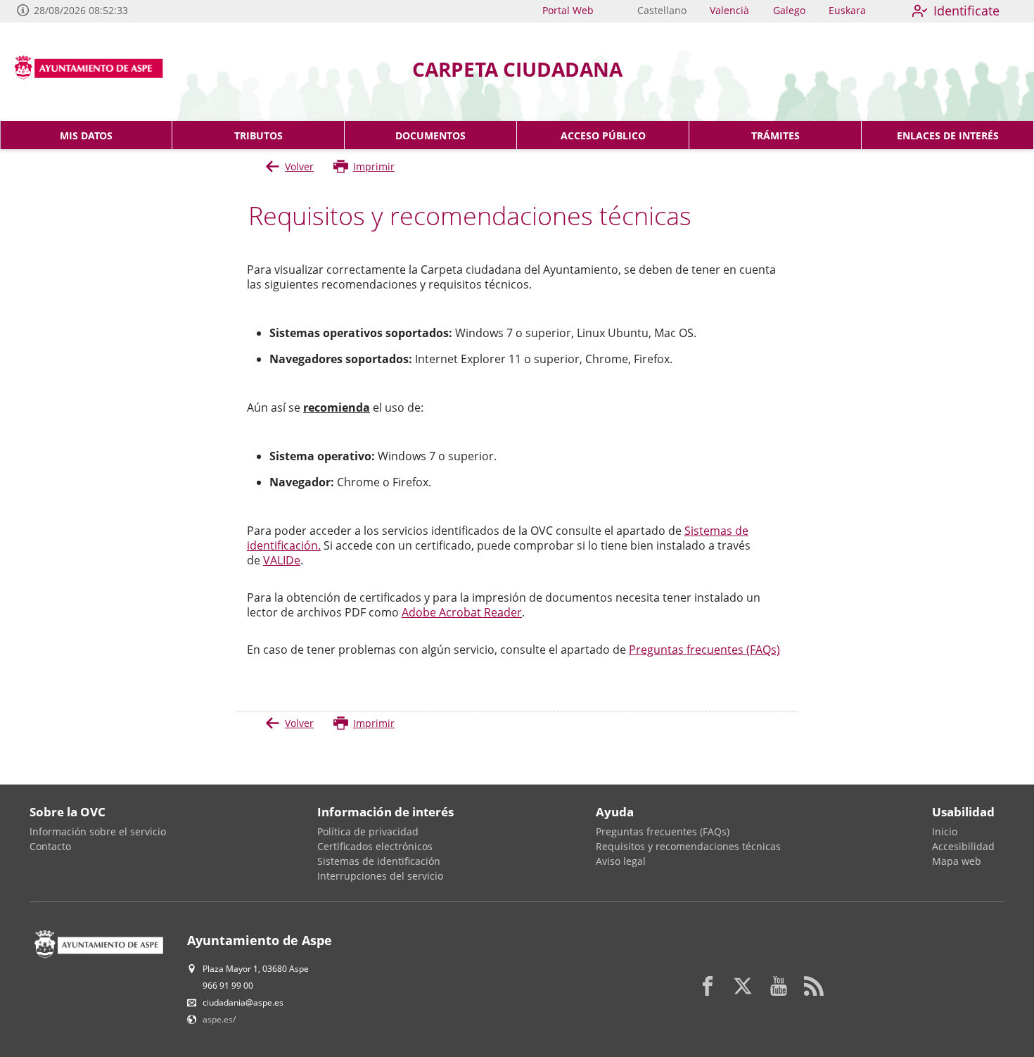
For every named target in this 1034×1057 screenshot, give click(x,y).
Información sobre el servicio (98, 831)
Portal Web (568, 10)
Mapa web (956, 861)
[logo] (93, 71)
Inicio (944, 831)
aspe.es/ (219, 1019)
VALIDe (281, 560)
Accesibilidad (963, 846)
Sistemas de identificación (378, 861)
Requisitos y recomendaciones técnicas (688, 846)
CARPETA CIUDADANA (517, 69)
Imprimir (374, 166)
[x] (743, 986)
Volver (299, 166)
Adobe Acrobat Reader (462, 612)
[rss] (814, 986)
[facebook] (707, 986)
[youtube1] (778, 986)
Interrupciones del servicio (380, 875)
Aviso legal (621, 861)
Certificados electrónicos (375, 846)
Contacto (50, 846)
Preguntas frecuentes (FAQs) (704, 649)
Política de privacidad (368, 831)
